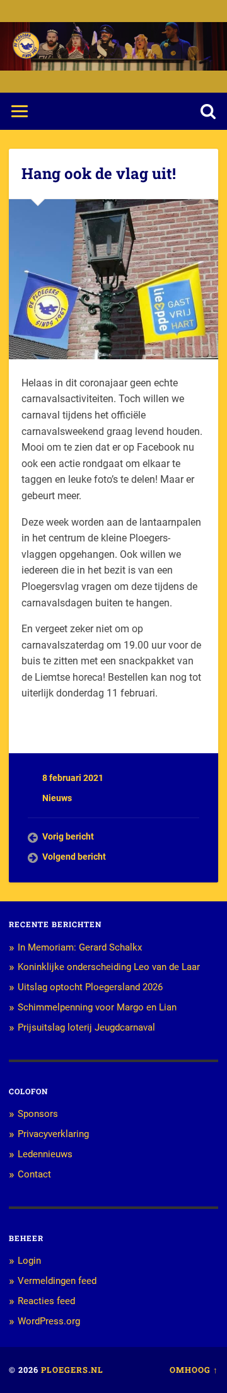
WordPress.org (49, 1321)
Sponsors (38, 1113)
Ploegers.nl (72, 1370)
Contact (34, 1174)
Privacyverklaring (53, 1134)
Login (29, 1260)
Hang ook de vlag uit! (98, 173)
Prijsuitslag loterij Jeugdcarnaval (86, 1027)
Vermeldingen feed (57, 1280)
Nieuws (57, 798)
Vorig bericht (68, 836)
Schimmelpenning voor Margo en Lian (97, 1007)
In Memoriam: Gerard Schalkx (80, 947)
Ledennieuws (45, 1154)
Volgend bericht (74, 857)
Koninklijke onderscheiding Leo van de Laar (109, 967)
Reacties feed (46, 1301)
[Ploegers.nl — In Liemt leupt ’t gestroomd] (26, 46)
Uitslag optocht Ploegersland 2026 (90, 987)
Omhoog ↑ (194, 1370)
